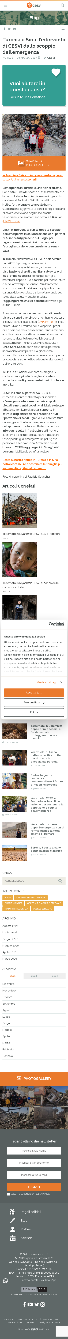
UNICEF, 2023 (12, 221)
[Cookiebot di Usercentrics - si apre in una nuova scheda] (49, 624)
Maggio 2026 (10, 945)
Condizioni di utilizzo (28, 1319)
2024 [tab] (34, 975)
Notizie (7, 57)
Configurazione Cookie (49, 1322)
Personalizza (32, 702)
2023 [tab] (55, 975)
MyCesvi (27, 1229)
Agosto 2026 (10, 925)
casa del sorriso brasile (31, 897)
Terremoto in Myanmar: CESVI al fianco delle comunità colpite (30, 587)
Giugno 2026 (10, 939)
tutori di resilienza (16, 909)
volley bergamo (42, 909)
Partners (30, 1322)
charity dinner (13, 903)
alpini (8, 897)
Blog (24, 1220)
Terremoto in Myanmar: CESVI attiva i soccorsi (31, 536)
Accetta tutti (34, 692)
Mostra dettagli (47, 682)
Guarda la (37, 163)
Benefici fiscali (15, 1322)
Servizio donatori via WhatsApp (38, 1280)
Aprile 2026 (9, 952)
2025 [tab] (13, 975)
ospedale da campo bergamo (44, 903)
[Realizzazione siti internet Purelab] (34, 1330)
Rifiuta (34, 712)
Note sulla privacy (51, 1319)
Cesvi (51, 57)
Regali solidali (31, 1212)
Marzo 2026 (9, 958)
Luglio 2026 (9, 932)
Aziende (27, 1238)
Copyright (8, 1319)
